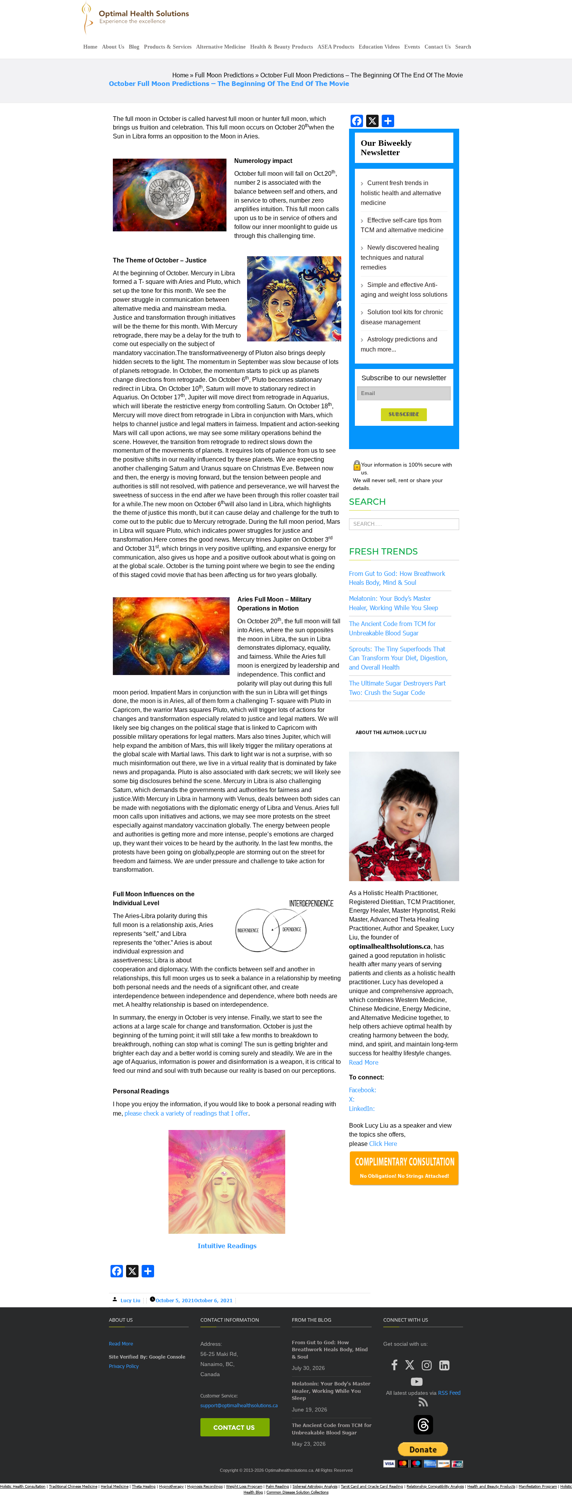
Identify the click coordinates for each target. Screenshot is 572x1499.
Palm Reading (277, 1486)
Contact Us (438, 47)
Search (463, 47)
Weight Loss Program (244, 1486)
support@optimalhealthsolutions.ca (239, 1405)
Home (90, 47)
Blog (134, 47)
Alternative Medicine (221, 47)
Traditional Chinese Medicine (73, 1486)
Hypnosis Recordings (205, 1486)
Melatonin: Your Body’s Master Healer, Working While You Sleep (331, 1390)
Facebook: (363, 1089)
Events (412, 47)
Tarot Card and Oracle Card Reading (372, 1486)
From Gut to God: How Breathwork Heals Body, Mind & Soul (330, 1349)
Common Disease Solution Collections (297, 1492)
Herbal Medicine (114, 1486)
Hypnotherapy (171, 1486)
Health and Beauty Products (491, 1486)
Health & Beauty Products (281, 47)
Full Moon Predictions (224, 75)
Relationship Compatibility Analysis (435, 1486)
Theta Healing (144, 1486)
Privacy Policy (124, 1366)
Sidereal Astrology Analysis (315, 1486)
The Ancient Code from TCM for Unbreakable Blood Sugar (332, 1429)
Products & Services (167, 47)
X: (352, 1099)
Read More (363, 1062)
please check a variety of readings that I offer (186, 1113)
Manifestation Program (538, 1486)
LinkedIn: (362, 1108)
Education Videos (379, 47)
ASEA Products (336, 47)
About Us (113, 47)
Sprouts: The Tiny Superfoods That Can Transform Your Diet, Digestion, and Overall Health (398, 658)
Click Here (383, 1143)
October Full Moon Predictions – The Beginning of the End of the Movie (229, 83)
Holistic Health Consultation (23, 1486)
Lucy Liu (130, 1300)
